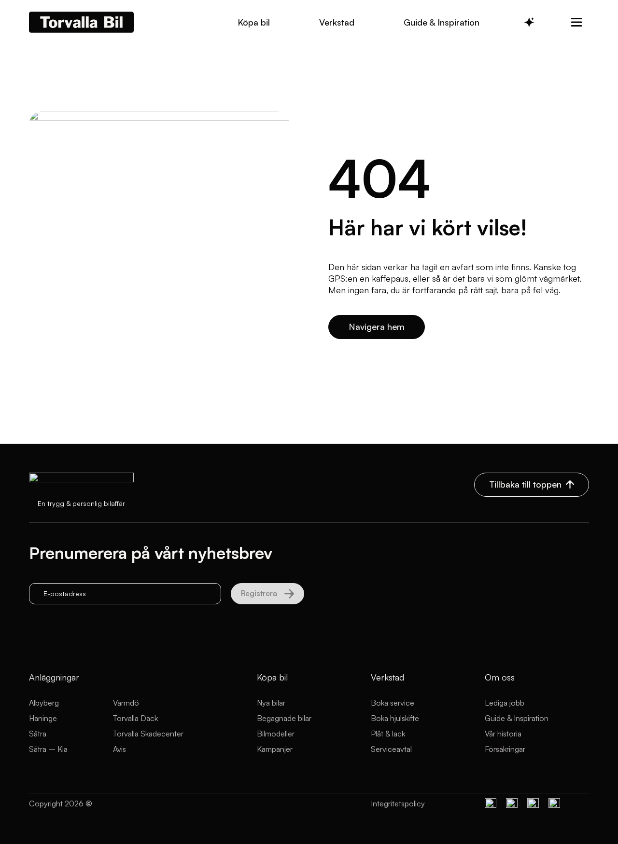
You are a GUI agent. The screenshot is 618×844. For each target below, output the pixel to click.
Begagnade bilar (284, 718)
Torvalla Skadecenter (148, 733)
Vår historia (503, 733)
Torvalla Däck (135, 718)
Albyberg (44, 703)
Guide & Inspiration (516, 718)
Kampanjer (275, 749)
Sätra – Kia (48, 749)
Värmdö (126, 703)
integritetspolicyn (119, 618)
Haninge (43, 718)
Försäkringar (505, 749)
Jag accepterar (94, 618)
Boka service (392, 703)
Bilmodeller (276, 733)
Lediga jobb (504, 703)
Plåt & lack (388, 733)
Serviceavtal (391, 749)
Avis (119, 749)
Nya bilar (271, 703)
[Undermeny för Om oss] (576, 22)
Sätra (37, 733)
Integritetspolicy (398, 803)
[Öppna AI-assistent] (529, 22)
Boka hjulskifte (395, 718)
